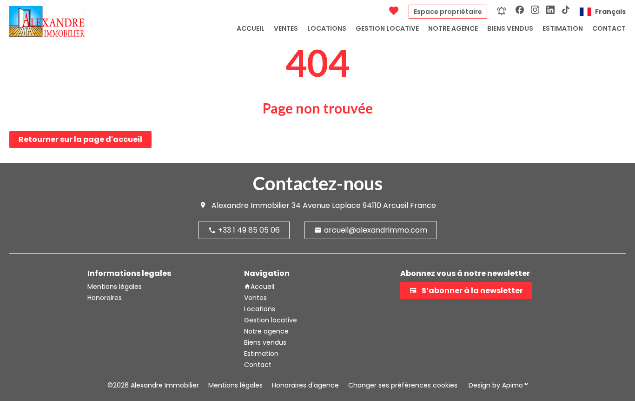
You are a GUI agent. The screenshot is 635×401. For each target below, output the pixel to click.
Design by (497, 385)
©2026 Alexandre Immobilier (153, 385)
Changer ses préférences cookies (402, 385)
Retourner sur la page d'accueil (80, 139)
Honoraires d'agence (305, 385)
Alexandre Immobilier (251, 205)
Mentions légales (235, 385)
